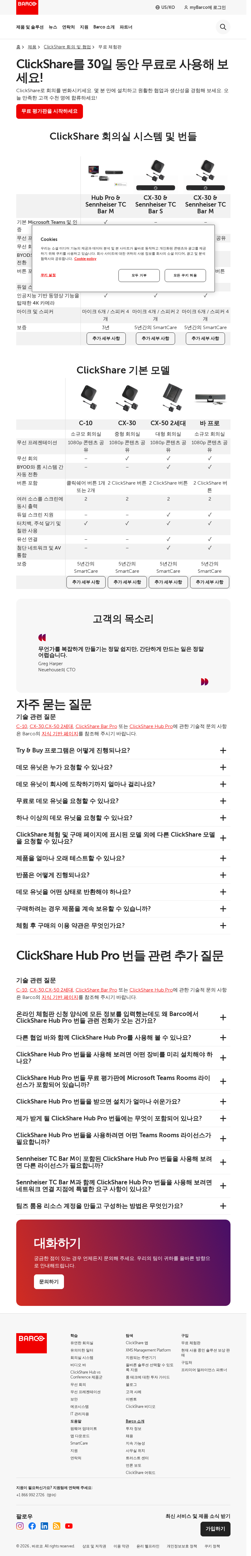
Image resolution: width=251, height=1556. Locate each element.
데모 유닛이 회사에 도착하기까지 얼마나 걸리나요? (85, 784)
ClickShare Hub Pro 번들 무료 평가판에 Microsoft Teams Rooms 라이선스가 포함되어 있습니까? (113, 1081)
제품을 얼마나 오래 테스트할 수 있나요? (70, 858)
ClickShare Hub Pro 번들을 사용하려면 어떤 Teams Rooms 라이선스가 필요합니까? (113, 1138)
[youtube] (69, 1526)
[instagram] (20, 1526)
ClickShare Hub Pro (151, 726)
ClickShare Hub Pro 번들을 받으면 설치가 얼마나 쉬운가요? (98, 1101)
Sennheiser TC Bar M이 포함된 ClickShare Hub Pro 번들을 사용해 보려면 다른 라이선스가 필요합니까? (114, 1162)
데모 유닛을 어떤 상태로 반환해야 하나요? (73, 891)
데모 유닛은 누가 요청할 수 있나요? (64, 767)
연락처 (68, 26)
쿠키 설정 (48, 275)
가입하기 (215, 1529)
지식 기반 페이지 (60, 734)
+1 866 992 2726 (36, 1495)
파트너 (126, 26)
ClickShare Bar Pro (96, 726)
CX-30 (37, 726)
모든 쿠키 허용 (185, 275)
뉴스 (53, 26)
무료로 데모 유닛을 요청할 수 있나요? (67, 800)
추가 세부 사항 (106, 338)
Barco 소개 (104, 26)
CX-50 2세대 (59, 726)
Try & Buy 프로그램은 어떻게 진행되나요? (73, 750)
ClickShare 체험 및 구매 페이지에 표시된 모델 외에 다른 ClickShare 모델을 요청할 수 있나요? (115, 838)
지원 (84, 26)
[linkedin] (44, 1526)
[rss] (56, 1526)
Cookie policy (85, 259)
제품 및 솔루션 (30, 26)
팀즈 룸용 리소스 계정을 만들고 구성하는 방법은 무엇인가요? (99, 1205)
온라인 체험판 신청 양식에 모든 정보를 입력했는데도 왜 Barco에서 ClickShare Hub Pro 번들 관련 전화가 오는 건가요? (107, 1017)
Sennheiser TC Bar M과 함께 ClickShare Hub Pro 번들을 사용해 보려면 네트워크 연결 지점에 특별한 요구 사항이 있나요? (114, 1186)
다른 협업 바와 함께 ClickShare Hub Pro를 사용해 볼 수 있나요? (103, 1037)
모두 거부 (139, 275)
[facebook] (32, 1526)
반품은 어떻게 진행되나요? (53, 875)
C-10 (21, 726)
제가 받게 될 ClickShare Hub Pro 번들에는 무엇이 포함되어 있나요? (109, 1118)
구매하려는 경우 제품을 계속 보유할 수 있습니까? (83, 908)
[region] (123, 259)
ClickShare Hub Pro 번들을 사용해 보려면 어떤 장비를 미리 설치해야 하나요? (114, 1058)
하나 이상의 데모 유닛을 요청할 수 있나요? (74, 817)
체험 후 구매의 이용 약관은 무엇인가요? (70, 925)
